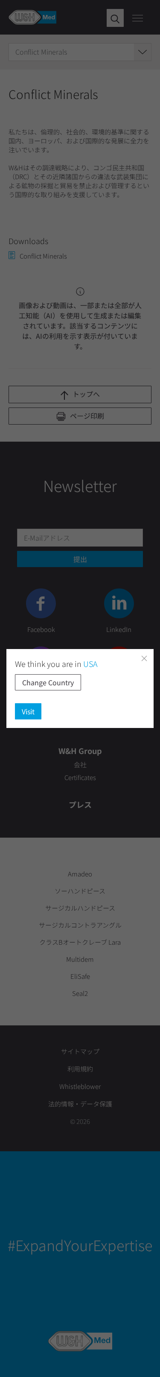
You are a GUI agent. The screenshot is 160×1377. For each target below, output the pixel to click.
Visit (28, 711)
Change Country (48, 682)
